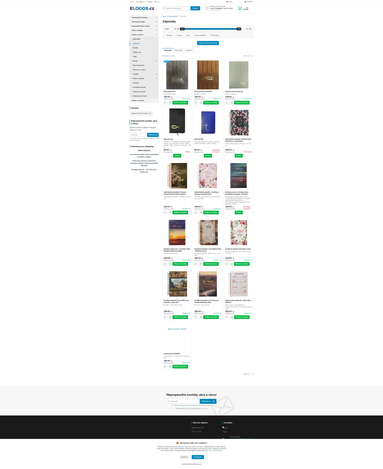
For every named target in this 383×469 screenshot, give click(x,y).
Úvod (164, 16)
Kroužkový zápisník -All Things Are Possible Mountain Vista (206, 301)
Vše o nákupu (140, 2)
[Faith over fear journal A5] (207, 75)
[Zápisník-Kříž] (207, 122)
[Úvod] (145, 8)
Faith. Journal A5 (169, 91)
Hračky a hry (137, 52)
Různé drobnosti (138, 65)
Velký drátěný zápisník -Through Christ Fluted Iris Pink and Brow (175, 193)
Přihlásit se (152, 135)
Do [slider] (239, 29)
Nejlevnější (178, 50)
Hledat (195, 8)
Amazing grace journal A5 (234, 91)
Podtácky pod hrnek (140, 96)
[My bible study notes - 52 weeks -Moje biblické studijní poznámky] (177, 232)
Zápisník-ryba (168, 139)
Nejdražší (188, 50)
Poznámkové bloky (139, 87)
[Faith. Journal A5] (177, 75)
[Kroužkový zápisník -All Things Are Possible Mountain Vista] (207, 283)
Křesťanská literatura (140, 18)
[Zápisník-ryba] (177, 122)
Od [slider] (182, 29)
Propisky (136, 83)
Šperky (135, 61)
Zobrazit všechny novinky (140, 113)
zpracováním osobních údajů (146, 138)
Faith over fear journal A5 (203, 91)
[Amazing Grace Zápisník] (177, 337)
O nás (132, 2)
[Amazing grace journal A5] (238, 75)
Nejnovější (168, 50)
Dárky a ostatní (137, 35)
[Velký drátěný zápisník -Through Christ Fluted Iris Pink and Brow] (177, 175)
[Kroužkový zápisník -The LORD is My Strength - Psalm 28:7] (177, 283)
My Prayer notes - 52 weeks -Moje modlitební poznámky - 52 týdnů (236, 193)
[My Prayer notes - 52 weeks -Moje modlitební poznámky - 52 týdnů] (238, 175)
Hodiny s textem (138, 100)
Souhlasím (198, 457)
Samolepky (136, 39)
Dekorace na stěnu (139, 70)
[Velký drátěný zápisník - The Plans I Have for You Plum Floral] (207, 175)
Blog (155, 2)
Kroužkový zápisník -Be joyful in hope (238, 249)
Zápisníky (136, 43)
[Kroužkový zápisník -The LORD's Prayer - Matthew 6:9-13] (207, 232)
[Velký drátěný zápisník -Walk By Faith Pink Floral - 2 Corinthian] (238, 122)
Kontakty (149, 2)
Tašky (135, 57)
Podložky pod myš (139, 92)
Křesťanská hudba (138, 22)
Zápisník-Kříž (198, 139)
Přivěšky (135, 74)
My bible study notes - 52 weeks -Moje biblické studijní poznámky (177, 250)
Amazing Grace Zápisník (172, 353)
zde (200, 464)
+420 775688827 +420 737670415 (223, 8)
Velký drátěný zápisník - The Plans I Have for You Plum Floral (206, 193)
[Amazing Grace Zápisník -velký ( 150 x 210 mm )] (238, 283)
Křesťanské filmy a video (141, 26)
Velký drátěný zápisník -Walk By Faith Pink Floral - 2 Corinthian (238, 140)
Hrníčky (135, 48)
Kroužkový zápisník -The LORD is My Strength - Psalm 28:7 (176, 301)
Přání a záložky (137, 30)
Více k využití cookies (215, 450)
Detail (177, 156)
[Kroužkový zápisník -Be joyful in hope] (238, 232)
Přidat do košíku (180, 102)
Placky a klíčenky (138, 78)
